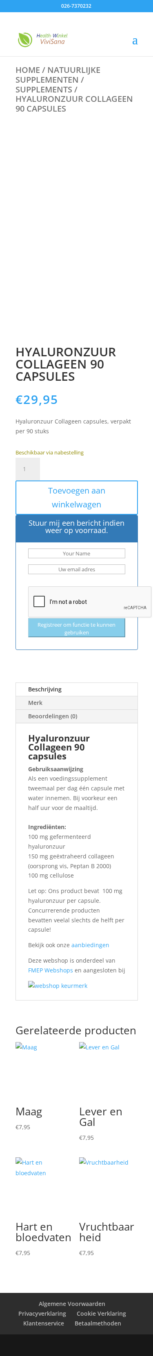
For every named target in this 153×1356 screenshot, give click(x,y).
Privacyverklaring (42, 1313)
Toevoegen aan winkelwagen (76, 497)
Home (28, 69)
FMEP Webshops (50, 970)
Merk (35, 703)
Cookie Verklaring (101, 1313)
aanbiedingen (90, 945)
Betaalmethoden (98, 1323)
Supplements (44, 89)
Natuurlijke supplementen (58, 74)
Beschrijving (45, 689)
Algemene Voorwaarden (72, 1304)
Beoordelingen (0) (52, 716)
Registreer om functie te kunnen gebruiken (76, 628)
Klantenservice (43, 1323)
